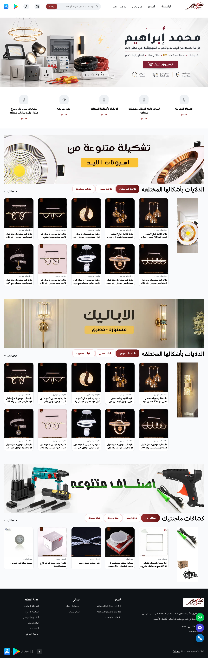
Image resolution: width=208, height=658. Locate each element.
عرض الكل (12, 191)
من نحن (137, 6)
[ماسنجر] (200, 628)
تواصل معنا (119, 6)
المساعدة (34, 628)
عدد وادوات (112, 518)
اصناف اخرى (150, 518)
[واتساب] (200, 617)
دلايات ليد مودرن (127, 189)
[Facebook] (39, 651)
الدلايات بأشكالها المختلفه (109, 606)
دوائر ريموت (94, 518)
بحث (51, 6)
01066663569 (193, 631)
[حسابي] (37, 6)
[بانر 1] (104, 52)
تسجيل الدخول (73, 606)
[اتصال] (200, 638)
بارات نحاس (131, 518)
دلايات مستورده (83, 189)
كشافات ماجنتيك (113, 617)
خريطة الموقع (32, 633)
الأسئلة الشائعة (31, 606)
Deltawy (176, 651)
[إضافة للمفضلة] (144, 203)
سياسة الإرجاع (32, 611)
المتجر (152, 6)
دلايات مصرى (105, 189)
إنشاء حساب (74, 611)
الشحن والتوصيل (31, 617)
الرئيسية (166, 6)
